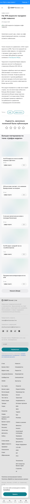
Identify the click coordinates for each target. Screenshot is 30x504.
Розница (18, 417)
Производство (20, 392)
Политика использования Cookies (12, 477)
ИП (17, 453)
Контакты (18, 381)
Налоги (18, 428)
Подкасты (18, 370)
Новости (17, 363)
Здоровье (4, 446)
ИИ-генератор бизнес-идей (20, 464)
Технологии (19, 460)
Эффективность (6, 444)
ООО (17, 450)
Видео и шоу (5, 370)
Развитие (4, 411)
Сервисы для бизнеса (5, 418)
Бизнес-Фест (5, 367)
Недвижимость (20, 400)
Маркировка (19, 439)
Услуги (18, 395)
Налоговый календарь (19, 432)
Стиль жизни (5, 440)
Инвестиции (5, 400)
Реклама (4, 427)
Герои (3, 406)
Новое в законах (21, 422)
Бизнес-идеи (5, 389)
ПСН (17, 456)
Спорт (3, 452)
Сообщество (5, 377)
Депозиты (5, 433)
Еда (17, 415)
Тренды (4, 403)
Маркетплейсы (20, 389)
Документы (19, 441)
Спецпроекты (19, 367)
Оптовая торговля (21, 403)
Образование (6, 455)
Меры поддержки (21, 444)
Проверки (19, 436)
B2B (17, 406)
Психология (5, 449)
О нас (3, 363)
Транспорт (19, 397)
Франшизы (5, 395)
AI (16, 471)
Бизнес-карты (6, 421)
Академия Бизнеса (7, 374)
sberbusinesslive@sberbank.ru (11, 327)
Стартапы (19, 468)
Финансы (18, 425)
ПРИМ (3, 381)
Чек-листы (5, 397)
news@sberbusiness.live (9, 320)
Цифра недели (5, 13)
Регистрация (5, 392)
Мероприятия (19, 374)
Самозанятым (19, 377)
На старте (5, 386)
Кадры (4, 414)
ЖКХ (17, 409)
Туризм (18, 412)
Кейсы (3, 436)
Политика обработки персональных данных (15, 479)
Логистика (5, 430)
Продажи (4, 424)
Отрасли (18, 386)
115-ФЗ (18, 447)
